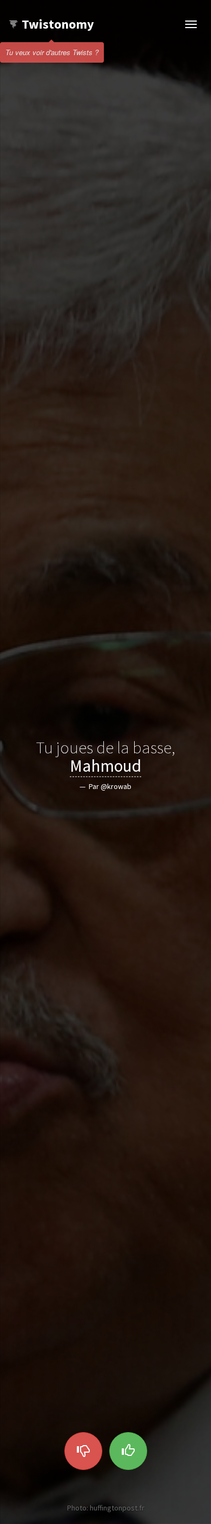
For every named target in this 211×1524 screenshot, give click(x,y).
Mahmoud (105, 766)
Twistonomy (58, 24)
